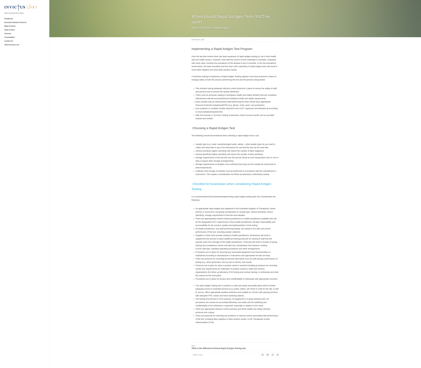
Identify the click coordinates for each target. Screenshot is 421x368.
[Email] (278, 355)
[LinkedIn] (273, 355)
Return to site (197, 355)
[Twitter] (268, 355)
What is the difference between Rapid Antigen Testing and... (219, 348)
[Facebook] (262, 355)
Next (193, 346)
